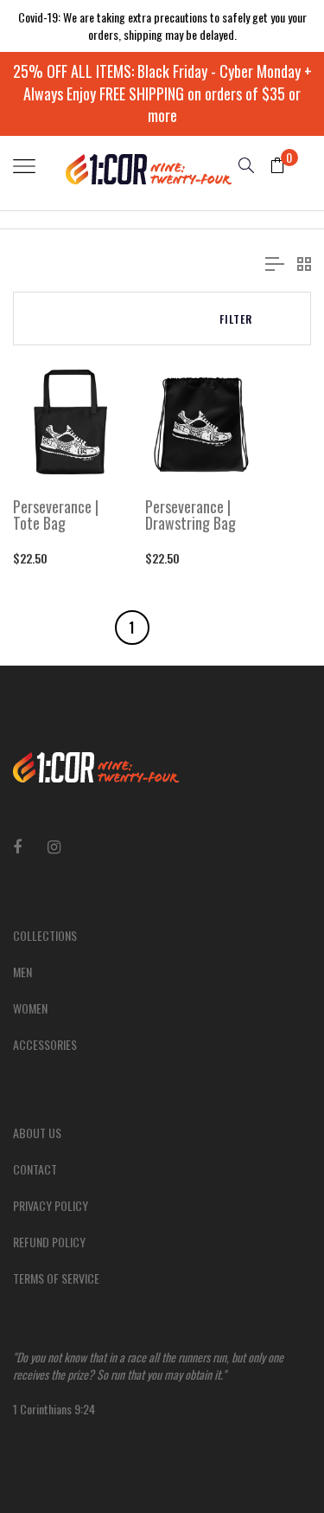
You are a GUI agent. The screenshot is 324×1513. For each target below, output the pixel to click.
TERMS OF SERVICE (56, 1278)
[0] (271, 167)
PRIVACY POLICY (50, 1205)
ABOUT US (37, 1132)
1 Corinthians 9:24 (148, 1383)
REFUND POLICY (49, 1242)
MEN (22, 972)
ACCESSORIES (45, 1044)
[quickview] (96, 459)
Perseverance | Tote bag (55, 516)
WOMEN (30, 1008)
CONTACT (35, 1169)
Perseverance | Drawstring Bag (190, 516)
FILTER (235, 319)
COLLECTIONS (45, 935)
